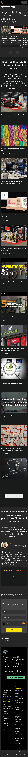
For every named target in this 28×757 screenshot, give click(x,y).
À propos (5, 687)
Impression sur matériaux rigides (19, 710)
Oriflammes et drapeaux (18, 727)
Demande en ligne (7, 696)
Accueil (5, 688)
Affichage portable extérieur (19, 739)
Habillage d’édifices (20, 704)
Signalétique (18, 719)
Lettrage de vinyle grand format (19, 695)
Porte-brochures (7, 727)
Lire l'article (5, 45)
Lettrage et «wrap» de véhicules (19, 706)
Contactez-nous (7, 690)
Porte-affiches (18, 721)
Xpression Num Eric (5, 7)
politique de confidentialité (10, 605)
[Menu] (24, 2)
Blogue (5, 694)
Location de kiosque (8, 706)
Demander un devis (16, 677)
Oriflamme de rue (19, 736)
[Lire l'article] (16, 30)
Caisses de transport (5, 721)
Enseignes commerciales (18, 742)
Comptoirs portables (5, 712)
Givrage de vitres (19, 702)
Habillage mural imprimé (19, 716)
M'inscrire (14, 630)
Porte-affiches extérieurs (18, 730)
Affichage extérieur (20, 724)
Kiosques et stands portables (8, 709)
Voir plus (14, 496)
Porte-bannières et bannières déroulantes (19, 691)
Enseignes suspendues (6, 717)
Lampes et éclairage (5, 724)
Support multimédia (8, 729)
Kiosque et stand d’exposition (7, 700)
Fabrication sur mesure (7, 703)
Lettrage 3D (18, 700)
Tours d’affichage (7, 715)
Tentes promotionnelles (19, 734)
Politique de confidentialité (12, 751)
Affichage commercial (18, 687)
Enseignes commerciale (18, 713)
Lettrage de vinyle (19, 698)
